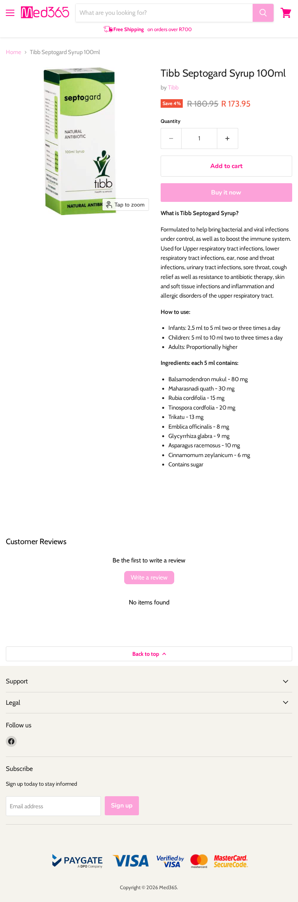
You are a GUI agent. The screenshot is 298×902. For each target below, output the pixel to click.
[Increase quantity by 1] (227, 138)
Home (13, 52)
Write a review (149, 577)
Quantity (170, 121)
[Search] (263, 13)
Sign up (122, 805)
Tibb (173, 87)
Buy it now (226, 192)
